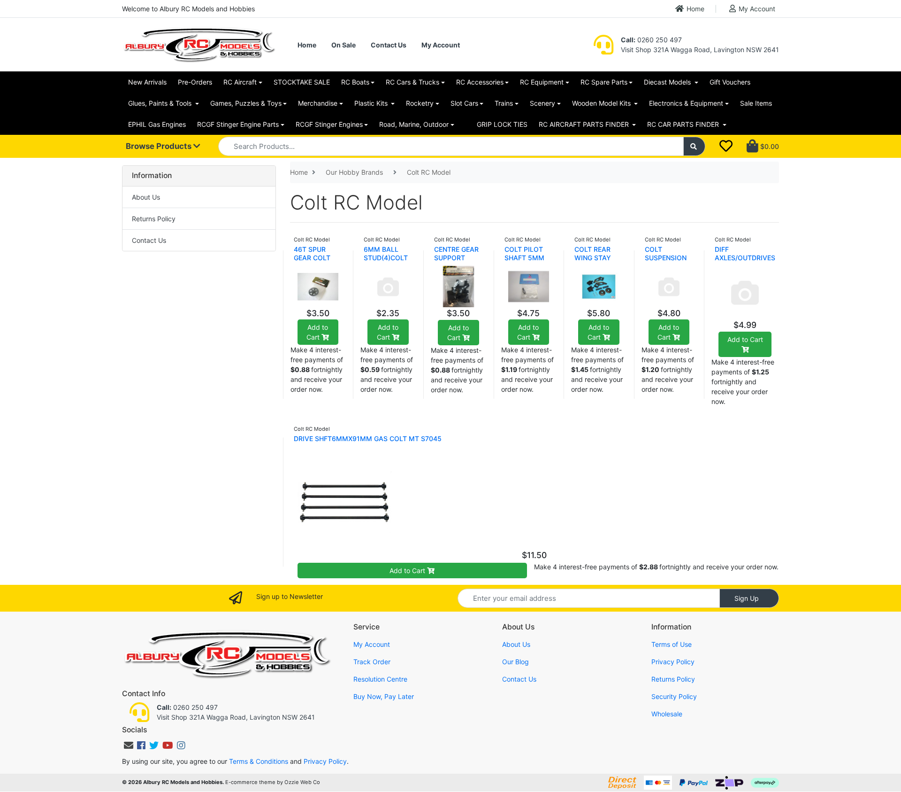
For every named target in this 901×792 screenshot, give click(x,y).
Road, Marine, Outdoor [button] (414, 124)
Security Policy (674, 696)
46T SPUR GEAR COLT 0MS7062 (312, 257)
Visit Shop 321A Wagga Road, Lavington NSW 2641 (700, 50)
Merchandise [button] (317, 103)
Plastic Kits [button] (371, 103)
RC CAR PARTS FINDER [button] (684, 124)
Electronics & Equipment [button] (686, 103)
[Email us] (128, 745)
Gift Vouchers (730, 82)
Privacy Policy (673, 662)
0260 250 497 (651, 40)
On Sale (343, 45)
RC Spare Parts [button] (603, 82)
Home (695, 9)
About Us (146, 197)
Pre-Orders (195, 82)
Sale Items (756, 103)
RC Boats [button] (355, 82)
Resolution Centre (380, 679)
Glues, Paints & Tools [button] (160, 103)
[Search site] (694, 146)
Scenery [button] (542, 103)
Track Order (371, 662)
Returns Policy (154, 219)
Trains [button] (504, 103)
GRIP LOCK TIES (502, 124)
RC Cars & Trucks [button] (412, 82)
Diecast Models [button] (668, 82)
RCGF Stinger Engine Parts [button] (238, 124)
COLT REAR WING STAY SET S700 (592, 257)
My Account (757, 9)
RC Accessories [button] (480, 82)
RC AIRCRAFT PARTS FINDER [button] (585, 124)
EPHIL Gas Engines (157, 124)
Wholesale (666, 714)
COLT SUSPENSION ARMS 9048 (666, 257)
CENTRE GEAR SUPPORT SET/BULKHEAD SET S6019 (458, 262)
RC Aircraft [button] (240, 82)
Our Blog (515, 662)
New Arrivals (147, 82)
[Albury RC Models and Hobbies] (199, 44)
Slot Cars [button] (464, 103)
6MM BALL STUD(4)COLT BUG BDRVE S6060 (386, 262)
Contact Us (388, 45)
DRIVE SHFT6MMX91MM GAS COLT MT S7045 (368, 439)
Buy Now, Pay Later (383, 696)
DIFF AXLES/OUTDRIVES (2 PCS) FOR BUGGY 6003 (745, 262)
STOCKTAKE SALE (302, 82)
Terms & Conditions (258, 761)
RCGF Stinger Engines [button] (329, 124)
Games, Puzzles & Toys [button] (246, 103)
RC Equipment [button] (542, 82)
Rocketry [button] (420, 103)
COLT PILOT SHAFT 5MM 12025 (524, 257)
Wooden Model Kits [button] (602, 103)
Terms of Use (671, 644)
